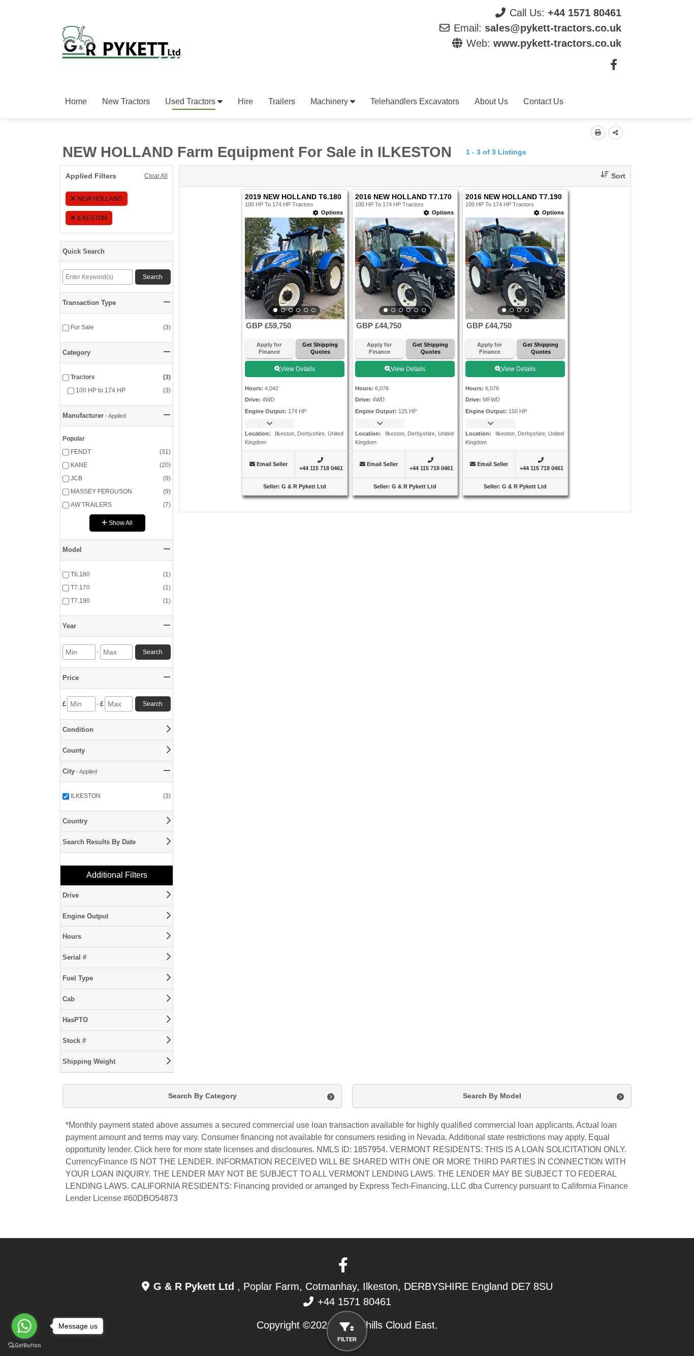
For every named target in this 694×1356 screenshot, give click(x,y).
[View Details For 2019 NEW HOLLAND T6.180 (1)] (294, 268)
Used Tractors (191, 101)
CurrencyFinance (97, 1161)
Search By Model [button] (492, 1096)
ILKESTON (92, 218)
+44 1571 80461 (584, 12)
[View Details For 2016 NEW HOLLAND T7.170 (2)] (405, 268)
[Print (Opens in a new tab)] (598, 133)
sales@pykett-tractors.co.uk (553, 28)
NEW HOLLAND (99, 198)
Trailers (281, 101)
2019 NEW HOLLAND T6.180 (293, 197)
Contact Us (543, 101)
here (162, 1149)
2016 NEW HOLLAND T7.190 (513, 197)
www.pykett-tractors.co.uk (557, 43)
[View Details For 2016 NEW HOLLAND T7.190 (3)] (515, 268)
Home (76, 101)
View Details (297, 369)
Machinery (330, 101)
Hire (245, 101)
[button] (609, 176)
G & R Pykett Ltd (303, 486)
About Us (491, 101)
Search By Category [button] (202, 1096)
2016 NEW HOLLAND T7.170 (403, 197)
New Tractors (126, 101)
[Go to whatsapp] (24, 1326)
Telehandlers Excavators (414, 101)
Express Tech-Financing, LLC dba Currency (438, 1186)
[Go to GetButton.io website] (24, 1345)
